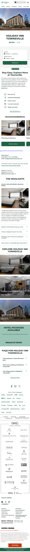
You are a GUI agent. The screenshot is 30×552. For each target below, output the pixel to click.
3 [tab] (15, 29)
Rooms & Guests (8, 56)
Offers (3, 6)
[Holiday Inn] (5, 2)
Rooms (8, 6)
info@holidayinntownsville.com (13, 158)
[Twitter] (5, 502)
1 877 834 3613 (18, 522)
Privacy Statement (19, 539)
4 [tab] (16, 28)
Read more (4, 88)
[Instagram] (9, 502)
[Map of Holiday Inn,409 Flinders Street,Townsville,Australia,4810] (11, 150)
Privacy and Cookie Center (7, 515)
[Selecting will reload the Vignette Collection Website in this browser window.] (24, 435)
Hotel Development (20, 510)
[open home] (1, 417)
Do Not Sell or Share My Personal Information (21, 516)
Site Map (3, 516)
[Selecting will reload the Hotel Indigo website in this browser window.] (24, 441)
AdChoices (18, 513)
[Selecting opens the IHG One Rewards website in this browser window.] (15, 493)
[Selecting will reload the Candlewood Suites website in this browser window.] (15, 488)
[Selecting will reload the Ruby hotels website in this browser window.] (9, 453)
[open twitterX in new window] (19, 386)
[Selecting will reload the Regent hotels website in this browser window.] (24, 430)
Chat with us (4, 511)
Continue (15, 545)
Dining (20, 6)
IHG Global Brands (5, 510)
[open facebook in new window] (11, 386)
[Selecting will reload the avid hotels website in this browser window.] (9, 476)
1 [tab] (13, 29)
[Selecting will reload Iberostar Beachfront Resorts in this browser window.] (9, 459)
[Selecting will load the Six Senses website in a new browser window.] (9, 430)
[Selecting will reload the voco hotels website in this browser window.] (24, 447)
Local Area (26, 6)
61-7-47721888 (13, 157)
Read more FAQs (15, 377)
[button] (28, 2)
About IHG (3, 508)
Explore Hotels (19, 511)
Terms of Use (4, 513)
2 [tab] (14, 29)
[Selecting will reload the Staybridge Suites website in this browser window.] (9, 482)
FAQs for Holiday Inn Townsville (15, 351)
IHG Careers (18, 508)
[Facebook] (2, 502)
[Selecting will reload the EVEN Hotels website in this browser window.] (9, 465)
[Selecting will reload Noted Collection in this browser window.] (9, 447)
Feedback (18, 517)
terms (17, 536)
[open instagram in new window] (14, 386)
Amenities (14, 6)
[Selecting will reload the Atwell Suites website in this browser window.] (24, 476)
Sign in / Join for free (20, 2)
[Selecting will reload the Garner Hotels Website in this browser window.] (24, 471)
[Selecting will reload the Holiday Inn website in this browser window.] (9, 471)
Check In (6, 51)
